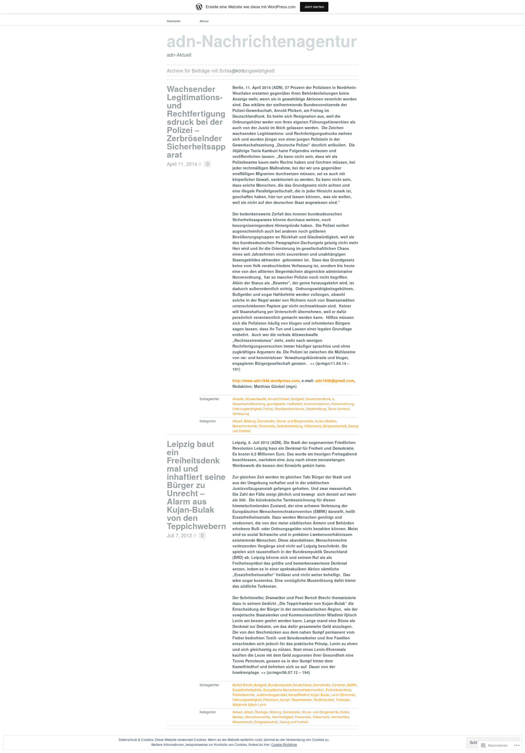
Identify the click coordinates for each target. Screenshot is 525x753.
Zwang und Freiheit (293, 721)
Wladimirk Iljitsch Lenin (249, 704)
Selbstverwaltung (289, 425)
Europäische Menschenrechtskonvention (293, 689)
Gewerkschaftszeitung (248, 403)
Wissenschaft (242, 721)
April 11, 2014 (182, 163)
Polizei (268, 408)
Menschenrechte (244, 425)
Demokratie (266, 421)
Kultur (319, 421)
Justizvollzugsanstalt (271, 694)
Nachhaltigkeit (282, 716)
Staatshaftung (316, 408)
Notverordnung (342, 403)
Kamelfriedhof (298, 694)
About (204, 21)
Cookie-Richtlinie (284, 744)
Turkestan (343, 699)
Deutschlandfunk (318, 398)
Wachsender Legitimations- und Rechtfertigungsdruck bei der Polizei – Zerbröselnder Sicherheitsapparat (196, 121)
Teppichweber (301, 699)
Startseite (173, 21)
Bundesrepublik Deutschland (289, 684)
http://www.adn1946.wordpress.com (265, 380)
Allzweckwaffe (255, 398)
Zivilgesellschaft (334, 425)
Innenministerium (317, 403)
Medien (330, 421)
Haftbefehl (294, 403)
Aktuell (237, 421)
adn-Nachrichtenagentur (262, 40)
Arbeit (248, 711)
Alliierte (238, 398)
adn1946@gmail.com (334, 380)
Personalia (267, 425)
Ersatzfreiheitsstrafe (247, 689)
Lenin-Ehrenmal (343, 694)
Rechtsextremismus (289, 408)
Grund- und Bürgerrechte (294, 421)
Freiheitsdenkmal (338, 689)
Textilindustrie (324, 699)
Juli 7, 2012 (179, 535)
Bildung (250, 421)
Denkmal (338, 684)
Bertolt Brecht (242, 684)
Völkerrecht (312, 425)
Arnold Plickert (279, 398)
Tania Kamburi (338, 408)
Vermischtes (340, 716)
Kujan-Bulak (320, 694)
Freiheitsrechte (243, 694)
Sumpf (285, 699)
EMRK (352, 684)
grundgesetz (276, 403)
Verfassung (240, 413)
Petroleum (270, 699)
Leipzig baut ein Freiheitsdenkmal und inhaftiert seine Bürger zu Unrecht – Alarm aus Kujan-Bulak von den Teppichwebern (196, 485)
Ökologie (261, 711)
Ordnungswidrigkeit (246, 408)
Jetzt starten (314, 7)
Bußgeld (297, 398)
